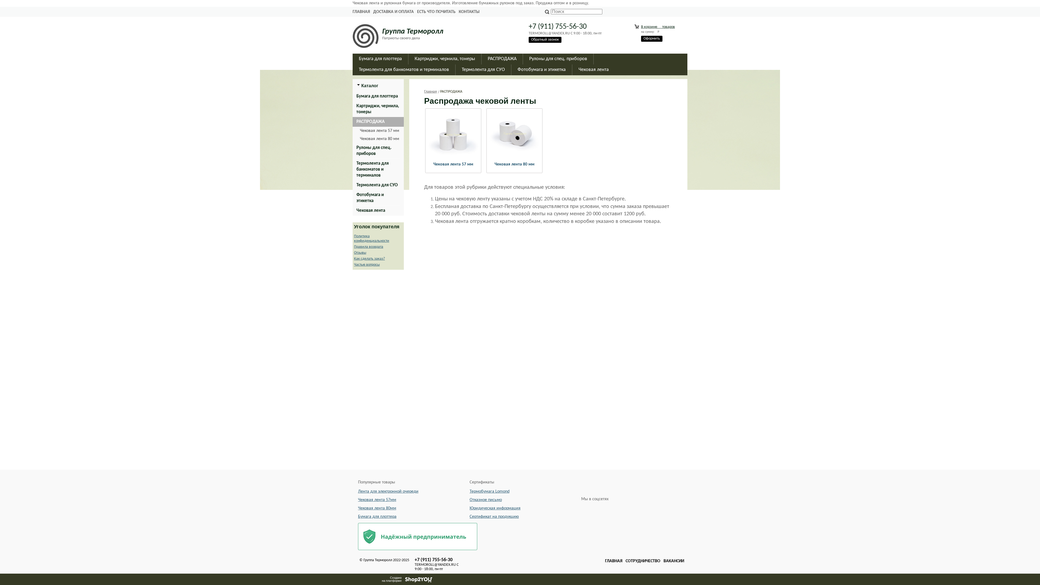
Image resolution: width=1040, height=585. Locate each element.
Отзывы (360, 253)
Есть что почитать (436, 12)
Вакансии (674, 561)
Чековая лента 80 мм (379, 139)
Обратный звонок (545, 40)
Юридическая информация (495, 508)
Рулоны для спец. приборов (374, 150)
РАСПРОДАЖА (370, 121)
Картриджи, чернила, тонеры (377, 109)
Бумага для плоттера (377, 96)
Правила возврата (368, 247)
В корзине (658, 27)
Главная (361, 12)
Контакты (469, 12)
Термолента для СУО (377, 185)
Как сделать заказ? (369, 259)
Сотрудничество (643, 561)
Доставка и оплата (393, 12)
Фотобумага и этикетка (370, 198)
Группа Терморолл (412, 31)
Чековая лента (370, 210)
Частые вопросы (367, 265)
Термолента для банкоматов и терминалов (372, 169)
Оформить (652, 39)
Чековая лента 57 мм (379, 131)
